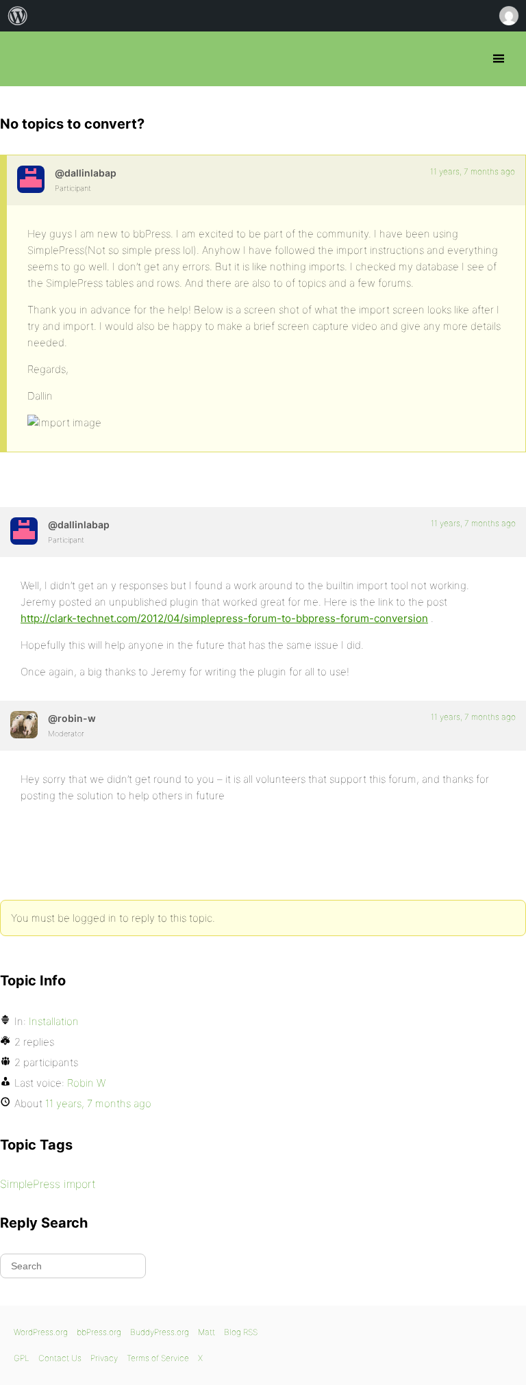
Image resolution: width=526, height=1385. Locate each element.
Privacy (104, 1358)
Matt (206, 1332)
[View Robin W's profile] (24, 724)
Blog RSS (241, 1332)
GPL (21, 1358)
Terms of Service (158, 1358)
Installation (54, 1021)
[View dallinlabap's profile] (31, 179)
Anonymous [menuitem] (508, 15)
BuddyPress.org (159, 1332)
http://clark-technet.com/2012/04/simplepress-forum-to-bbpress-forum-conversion (224, 618)
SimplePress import (48, 1184)
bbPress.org (22, 58)
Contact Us (60, 1358)
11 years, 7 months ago (472, 171)
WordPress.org (41, 1332)
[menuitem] (18, 15)
